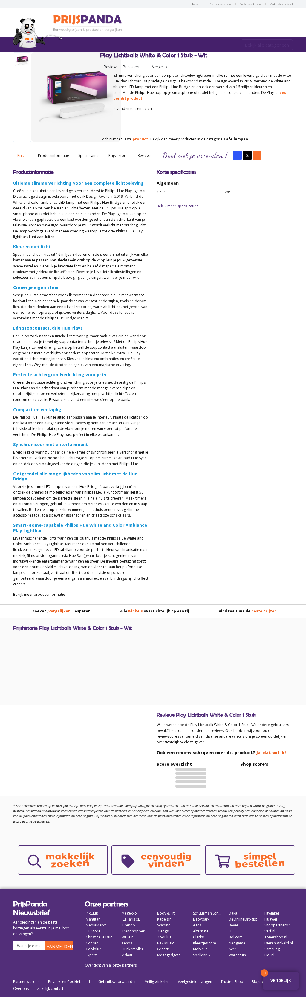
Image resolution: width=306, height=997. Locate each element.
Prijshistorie (118, 155)
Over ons (21, 988)
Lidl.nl (269, 955)
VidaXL (127, 955)
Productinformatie (53, 155)
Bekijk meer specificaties (177, 206)
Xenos (127, 943)
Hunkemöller (132, 949)
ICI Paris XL (131, 919)
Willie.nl (128, 937)
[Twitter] (247, 155)
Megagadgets (168, 955)
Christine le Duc (99, 937)
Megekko (129, 913)
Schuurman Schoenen (207, 913)
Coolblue (93, 949)
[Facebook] (237, 155)
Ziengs (163, 931)
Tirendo (128, 925)
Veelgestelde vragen (195, 981)
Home (195, 4)
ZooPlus (164, 937)
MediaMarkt (96, 925)
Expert (91, 955)
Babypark (201, 919)
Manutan (93, 919)
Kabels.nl (164, 919)
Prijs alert (131, 66)
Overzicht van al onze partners (111, 965)
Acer (232, 949)
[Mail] (257, 155)
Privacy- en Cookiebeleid (69, 981)
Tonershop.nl (275, 937)
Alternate (201, 931)
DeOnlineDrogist (243, 919)
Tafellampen (236, 139)
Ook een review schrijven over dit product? (221, 752)
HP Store (93, 931)
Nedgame (237, 943)
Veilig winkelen (250, 4)
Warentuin (237, 955)
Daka (233, 913)
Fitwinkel (271, 913)
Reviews (144, 155)
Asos (197, 925)
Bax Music (165, 943)
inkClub (92, 913)
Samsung (272, 949)
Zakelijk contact (281, 4)
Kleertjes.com (204, 943)
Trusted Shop (232, 981)
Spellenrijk (201, 955)
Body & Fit (166, 913)
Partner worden (220, 4)
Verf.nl (269, 931)
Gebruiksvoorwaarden (117, 981)
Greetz (163, 949)
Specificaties (88, 155)
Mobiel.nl (201, 949)
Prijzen (23, 155)
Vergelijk (159, 66)
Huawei (270, 919)
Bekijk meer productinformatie (39, 594)
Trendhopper (133, 931)
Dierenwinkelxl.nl (278, 943)
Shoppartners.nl (278, 925)
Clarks (198, 937)
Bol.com (236, 937)
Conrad (92, 943)
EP (230, 931)
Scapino (164, 925)
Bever (233, 925)
